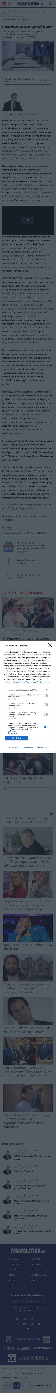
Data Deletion (13, 747)
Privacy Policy (42, 747)
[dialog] (28, 696)
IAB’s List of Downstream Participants (31, 682)
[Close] (50, 645)
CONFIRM (16, 738)
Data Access (28, 747)
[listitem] (28, 690)
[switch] (46, 695)
